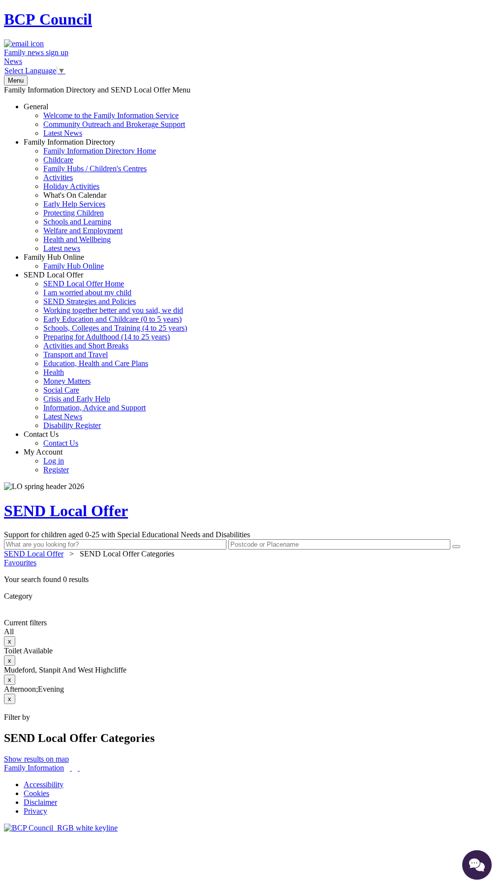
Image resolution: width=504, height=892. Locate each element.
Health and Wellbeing (77, 239)
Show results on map (36, 759)
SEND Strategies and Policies (89, 301)
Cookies (36, 793)
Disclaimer (40, 802)
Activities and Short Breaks (85, 345)
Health (53, 372)
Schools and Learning (77, 221)
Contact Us (51, 438)
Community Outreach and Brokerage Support (114, 124)
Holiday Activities (71, 186)
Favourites (20, 562)
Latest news (61, 248)
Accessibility (43, 784)
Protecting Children (73, 213)
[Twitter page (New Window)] (71, 768)
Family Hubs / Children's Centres (95, 168)
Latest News (62, 133)
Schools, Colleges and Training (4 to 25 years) (115, 328)
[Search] (456, 546)
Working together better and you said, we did (113, 310)
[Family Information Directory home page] (61, 828)
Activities (58, 177)
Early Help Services (74, 204)
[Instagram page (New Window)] (79, 768)
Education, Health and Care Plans (95, 363)
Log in (53, 461)
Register (56, 469)
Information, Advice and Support (94, 407)
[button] (252, 579)
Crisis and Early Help (76, 399)
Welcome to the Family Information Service (111, 115)
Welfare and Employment (83, 230)
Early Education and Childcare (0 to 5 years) (112, 319)
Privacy (35, 811)
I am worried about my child (87, 292)
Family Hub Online (64, 261)
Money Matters (67, 381)
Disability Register (72, 425)
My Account (46, 461)
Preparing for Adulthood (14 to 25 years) (106, 337)
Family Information (34, 768)
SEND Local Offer (105, 350)
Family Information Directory (90, 195)
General (104, 119)
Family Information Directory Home (99, 151)
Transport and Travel (75, 354)
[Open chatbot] (477, 865)
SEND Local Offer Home (83, 283)
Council (48, 19)
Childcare (58, 159)
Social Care (61, 390)
